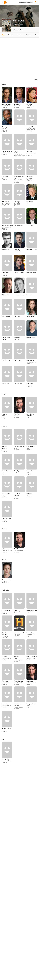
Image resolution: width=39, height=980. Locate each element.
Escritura (28, 35)
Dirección (19, 35)
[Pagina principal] (5, 3)
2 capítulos (29, 386)
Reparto (10, 35)
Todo (3, 35)
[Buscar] (35, 2)
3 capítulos (4, 107)
